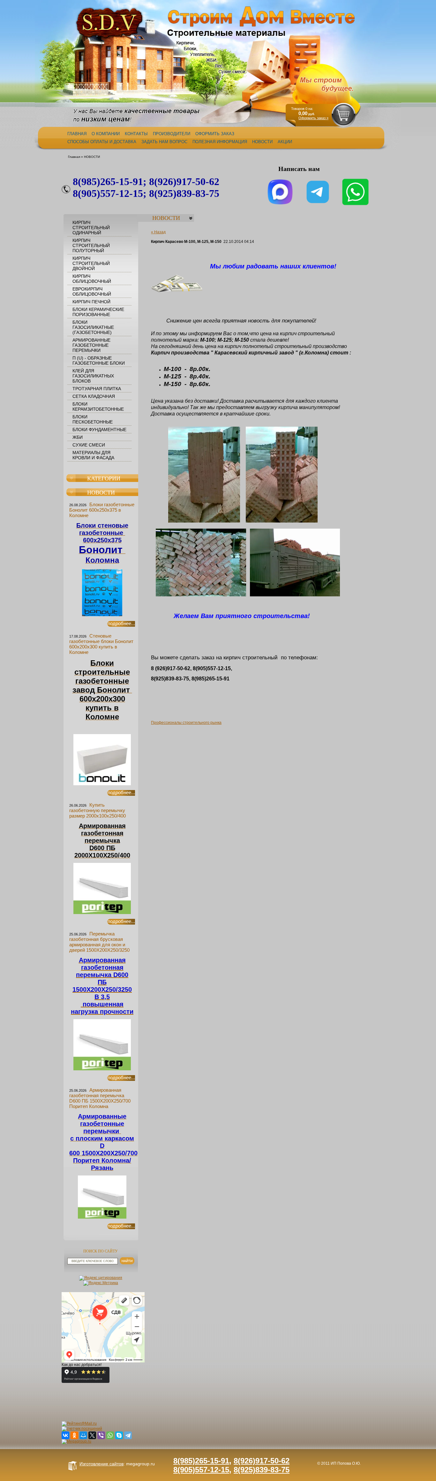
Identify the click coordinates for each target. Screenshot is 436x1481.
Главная (74, 157)
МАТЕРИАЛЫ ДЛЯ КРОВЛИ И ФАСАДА (93, 455)
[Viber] (101, 1435)
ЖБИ (77, 437)
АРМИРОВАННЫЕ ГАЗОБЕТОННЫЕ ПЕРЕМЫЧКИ (91, 345)
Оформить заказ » (313, 118)
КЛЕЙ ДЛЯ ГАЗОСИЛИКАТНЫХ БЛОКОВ (93, 376)
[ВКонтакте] (65, 1435)
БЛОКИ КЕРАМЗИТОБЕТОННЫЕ (98, 406)
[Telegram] (128, 1435)
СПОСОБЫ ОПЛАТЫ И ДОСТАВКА (101, 141)
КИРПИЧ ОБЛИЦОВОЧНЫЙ (91, 279)
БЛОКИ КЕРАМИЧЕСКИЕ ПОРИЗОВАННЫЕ (98, 312)
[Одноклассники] (74, 1435)
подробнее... (121, 623)
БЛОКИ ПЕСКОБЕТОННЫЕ (92, 419)
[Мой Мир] (83, 1435)
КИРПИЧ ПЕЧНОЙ (91, 301)
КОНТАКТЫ (136, 133)
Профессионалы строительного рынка (186, 722)
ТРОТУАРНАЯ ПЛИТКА (96, 388)
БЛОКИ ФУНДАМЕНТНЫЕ (99, 429)
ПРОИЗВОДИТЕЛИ (171, 133)
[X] (92, 1435)
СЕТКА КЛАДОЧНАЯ (93, 396)
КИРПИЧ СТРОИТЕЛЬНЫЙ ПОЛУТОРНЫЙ (91, 245)
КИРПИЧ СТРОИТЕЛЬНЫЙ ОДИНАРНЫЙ (91, 227)
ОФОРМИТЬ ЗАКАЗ (214, 133)
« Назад (158, 232)
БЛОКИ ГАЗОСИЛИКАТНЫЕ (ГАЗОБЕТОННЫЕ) (93, 327)
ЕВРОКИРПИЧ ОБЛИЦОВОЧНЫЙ (91, 291)
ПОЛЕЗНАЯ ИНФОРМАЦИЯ (219, 141)
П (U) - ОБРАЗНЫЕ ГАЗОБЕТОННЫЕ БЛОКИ (98, 360)
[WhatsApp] (110, 1435)
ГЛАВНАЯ (76, 133)
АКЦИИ (285, 141)
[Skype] (119, 1435)
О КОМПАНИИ (106, 133)
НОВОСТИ (262, 141)
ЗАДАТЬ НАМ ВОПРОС (164, 141)
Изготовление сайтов (101, 1463)
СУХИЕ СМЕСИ (88, 444)
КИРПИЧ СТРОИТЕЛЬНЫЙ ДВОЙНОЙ (91, 263)
